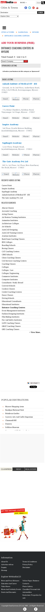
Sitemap (4, 570)
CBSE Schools (7, 254)
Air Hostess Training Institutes (14, 217)
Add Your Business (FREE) (17, 42)
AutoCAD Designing (9, 229)
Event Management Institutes (13, 310)
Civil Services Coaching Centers (14, 261)
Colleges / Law (7, 270)
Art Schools (6, 226)
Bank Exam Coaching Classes (13, 239)
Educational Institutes (10, 304)
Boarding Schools (8, 245)
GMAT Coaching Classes (11, 326)
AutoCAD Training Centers (12, 233)
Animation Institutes (10, 220)
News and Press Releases (10, 580)
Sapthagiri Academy (11, 143)
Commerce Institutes (10, 276)
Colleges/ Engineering (10, 273)
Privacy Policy (27, 564)
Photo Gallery (27, 586)
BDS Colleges (7, 242)
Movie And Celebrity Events (11, 589)
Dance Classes (7, 295)
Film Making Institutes (10, 317)
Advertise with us (7, 564)
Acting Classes (7, 214)
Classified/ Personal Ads (31, 589)
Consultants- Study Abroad (12, 282)
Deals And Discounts (8, 592)
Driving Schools (8, 298)
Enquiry (4, 567)
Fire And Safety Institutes (12, 320)
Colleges (5, 267)
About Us (4, 561)
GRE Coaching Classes (10, 329)
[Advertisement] (23, 22)
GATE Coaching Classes (11, 323)
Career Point (8, 106)
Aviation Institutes (9, 236)
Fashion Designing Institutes (13, 314)
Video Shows (5, 586)
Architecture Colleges (10, 223)
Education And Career (9, 583)
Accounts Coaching (9, 211)
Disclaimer (26, 567)
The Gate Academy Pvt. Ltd (15, 161)
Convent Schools (8, 286)
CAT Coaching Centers (10, 251)
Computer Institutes (10, 279)
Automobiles (27, 592)
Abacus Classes (8, 208)
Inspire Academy (10, 124)
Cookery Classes (8, 289)
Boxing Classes (8, 248)
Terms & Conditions (29, 561)
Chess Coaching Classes (11, 257)
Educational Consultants (11, 301)
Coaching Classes (8, 264)
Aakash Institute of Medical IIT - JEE (19, 83)
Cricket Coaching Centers (12, 292)
